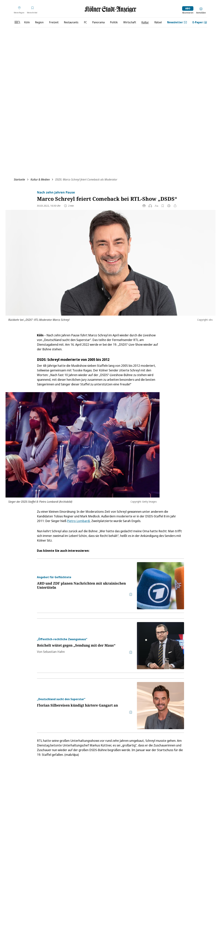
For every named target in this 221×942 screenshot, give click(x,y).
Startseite (19, 179)
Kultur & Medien (40, 179)
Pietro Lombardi (78, 521)
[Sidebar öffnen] (17, 22)
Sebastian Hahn (54, 652)
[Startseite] (110, 9)
